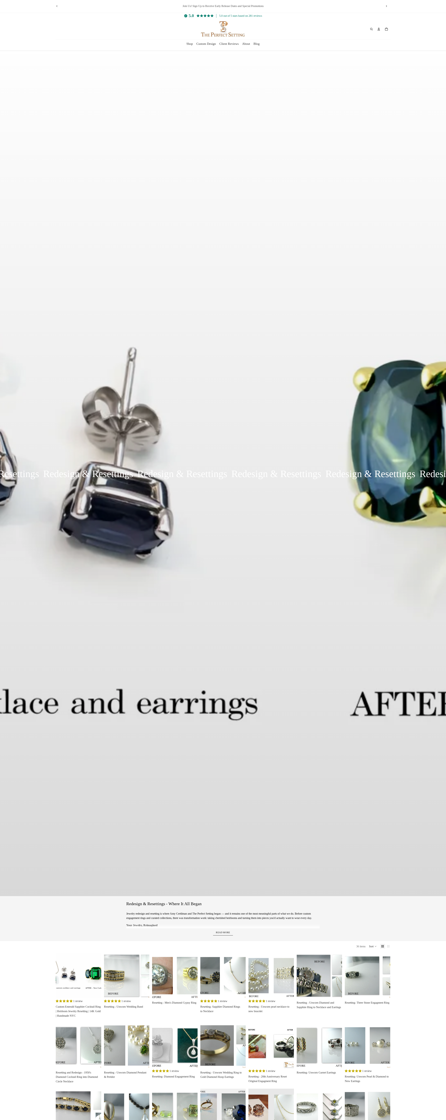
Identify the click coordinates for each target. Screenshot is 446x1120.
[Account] (379, 29)
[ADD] (96, 993)
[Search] (371, 29)
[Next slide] (386, 6)
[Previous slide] (57, 6)
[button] (373, 946)
